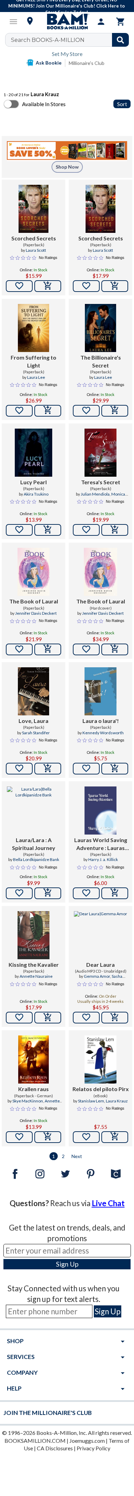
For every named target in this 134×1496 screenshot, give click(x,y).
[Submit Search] (120, 40)
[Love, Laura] (33, 691)
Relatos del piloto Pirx (100, 1089)
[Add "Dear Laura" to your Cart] (114, 1017)
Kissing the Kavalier (34, 964)
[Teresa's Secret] (100, 452)
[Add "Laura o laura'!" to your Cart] (114, 768)
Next (76, 1156)
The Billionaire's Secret (100, 361)
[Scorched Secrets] (34, 209)
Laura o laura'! (100, 720)
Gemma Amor (97, 976)
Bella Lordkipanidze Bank (36, 859)
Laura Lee (36, 377)
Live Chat (108, 1203)
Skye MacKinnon (27, 1100)
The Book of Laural (33, 601)
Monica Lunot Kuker (107, 496)
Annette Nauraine (36, 976)
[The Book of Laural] (33, 572)
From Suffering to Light (33, 361)
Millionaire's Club (86, 63)
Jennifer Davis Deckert (36, 613)
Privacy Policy (93, 1448)
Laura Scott (36, 250)
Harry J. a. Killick (103, 859)
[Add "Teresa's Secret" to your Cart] (114, 530)
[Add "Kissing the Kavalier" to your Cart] (47, 1017)
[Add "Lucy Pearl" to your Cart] (47, 530)
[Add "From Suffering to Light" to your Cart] (47, 411)
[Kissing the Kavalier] (33, 935)
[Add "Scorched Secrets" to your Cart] (47, 286)
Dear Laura (100, 964)
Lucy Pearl (33, 482)
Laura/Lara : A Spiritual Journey (33, 844)
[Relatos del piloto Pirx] (100, 1059)
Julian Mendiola (95, 494)
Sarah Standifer (36, 732)
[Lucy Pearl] (33, 452)
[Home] (67, 22)
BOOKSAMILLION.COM (35, 1440)
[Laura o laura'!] (100, 691)
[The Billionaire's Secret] (100, 328)
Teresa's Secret (100, 482)
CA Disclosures (55, 1448)
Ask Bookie (49, 63)
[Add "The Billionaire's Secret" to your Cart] (114, 411)
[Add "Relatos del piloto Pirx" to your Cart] (114, 1137)
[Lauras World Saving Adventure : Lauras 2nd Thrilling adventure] (100, 810)
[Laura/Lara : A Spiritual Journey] (33, 810)
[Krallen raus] (33, 1059)
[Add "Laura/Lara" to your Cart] (47, 893)
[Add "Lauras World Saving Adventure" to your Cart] (114, 893)
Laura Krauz (117, 1100)
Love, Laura (33, 720)
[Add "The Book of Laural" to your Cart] (47, 649)
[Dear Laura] (100, 935)
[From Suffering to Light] (33, 328)
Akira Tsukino (36, 494)
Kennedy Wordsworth (103, 732)
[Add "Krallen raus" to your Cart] (47, 1137)
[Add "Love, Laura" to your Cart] (47, 768)
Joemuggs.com (87, 1440)
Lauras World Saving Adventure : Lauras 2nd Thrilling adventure (100, 844)
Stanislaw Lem (91, 1100)
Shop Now (67, 167)
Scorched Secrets (33, 238)
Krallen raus (33, 1089)
